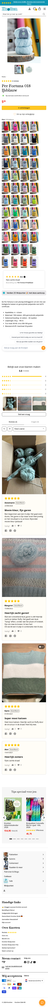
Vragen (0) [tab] (35, 422)
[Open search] (4, 429)
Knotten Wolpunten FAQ (10, 945)
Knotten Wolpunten (8, 942)
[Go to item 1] (10, 404)
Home (4, 77)
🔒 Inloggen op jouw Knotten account (14, 907)
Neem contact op (7, 951)
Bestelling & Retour (8, 910)
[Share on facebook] (6, 530)
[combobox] (24, 14)
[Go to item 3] (39, 404)
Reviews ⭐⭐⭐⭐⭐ (9, 932)
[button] (7, 81)
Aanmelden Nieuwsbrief (10, 919)
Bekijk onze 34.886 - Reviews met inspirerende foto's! (29, 3)
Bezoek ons (5, 939)
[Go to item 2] (25, 404)
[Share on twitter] (10, 531)
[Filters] (9, 429)
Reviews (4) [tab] (13, 422)
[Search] (44, 14)
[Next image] (37, 40)
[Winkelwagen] (39, 9)
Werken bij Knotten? (8, 948)
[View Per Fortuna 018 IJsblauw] (19, 69)
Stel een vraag (24, 414)
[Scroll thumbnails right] (43, 404)
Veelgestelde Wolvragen (10, 913)
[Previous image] (11, 40)
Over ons (5, 936)
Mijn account (6, 922)
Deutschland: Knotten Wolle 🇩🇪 (12, 916)
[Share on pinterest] (15, 530)
